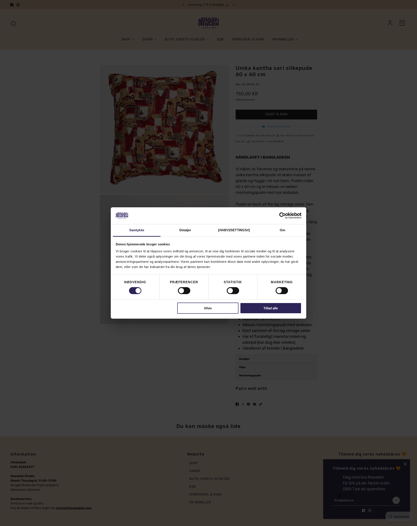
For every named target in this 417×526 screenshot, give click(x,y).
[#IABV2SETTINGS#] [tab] (234, 230)
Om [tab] (282, 230)
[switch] (184, 290)
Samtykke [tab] (136, 230)
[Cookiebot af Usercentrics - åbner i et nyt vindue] (282, 215)
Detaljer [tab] (185, 230)
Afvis (208, 308)
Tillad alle (270, 308)
